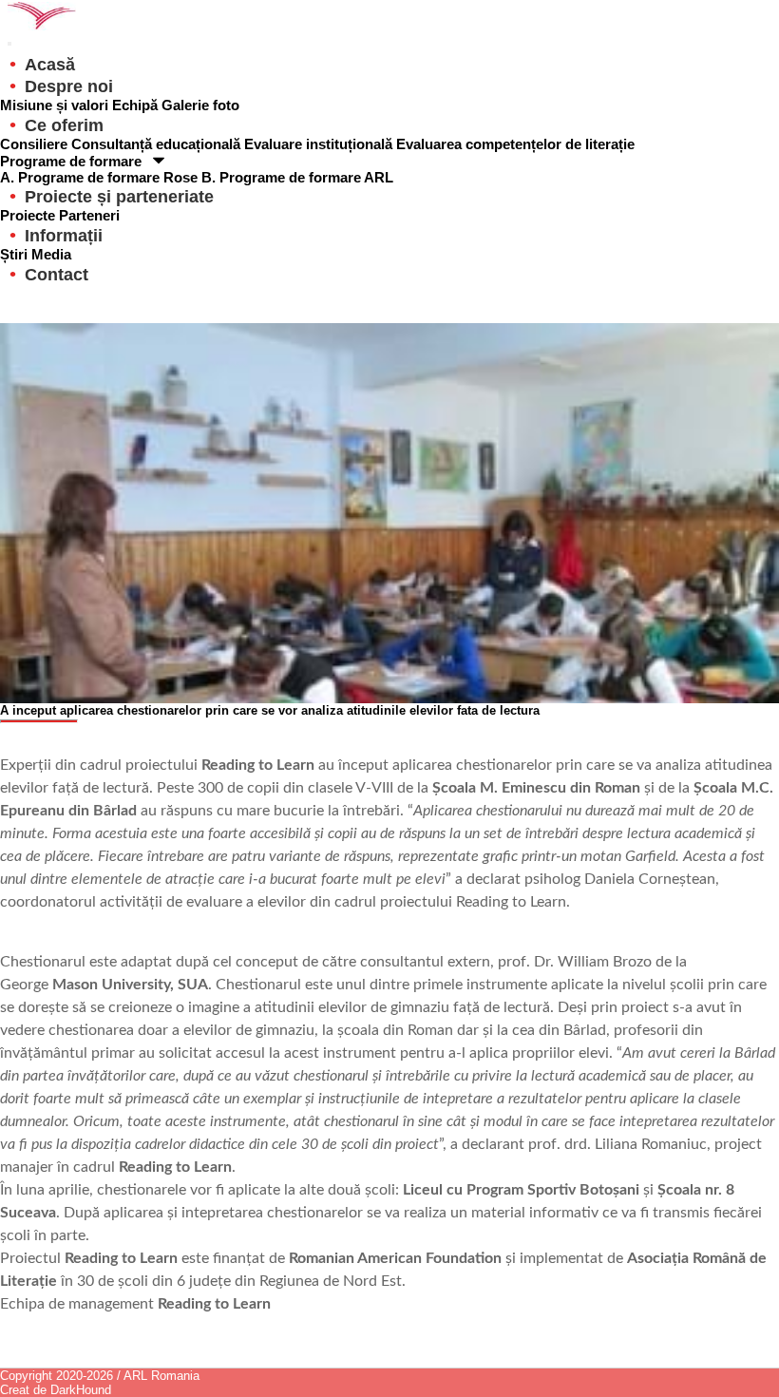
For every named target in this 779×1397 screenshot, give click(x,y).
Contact (56, 274)
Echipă (137, 105)
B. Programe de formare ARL (297, 177)
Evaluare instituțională (320, 144)
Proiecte (29, 215)
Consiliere (35, 144)
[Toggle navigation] (9, 44)
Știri (15, 254)
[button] (119, 196)
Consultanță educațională (157, 144)
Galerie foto (200, 105)
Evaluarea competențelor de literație (515, 144)
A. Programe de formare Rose (100, 177)
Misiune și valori (56, 105)
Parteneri (89, 215)
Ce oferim (64, 125)
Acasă (50, 64)
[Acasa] (389, 15)
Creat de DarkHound (55, 1390)
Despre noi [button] (69, 86)
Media (51, 254)
